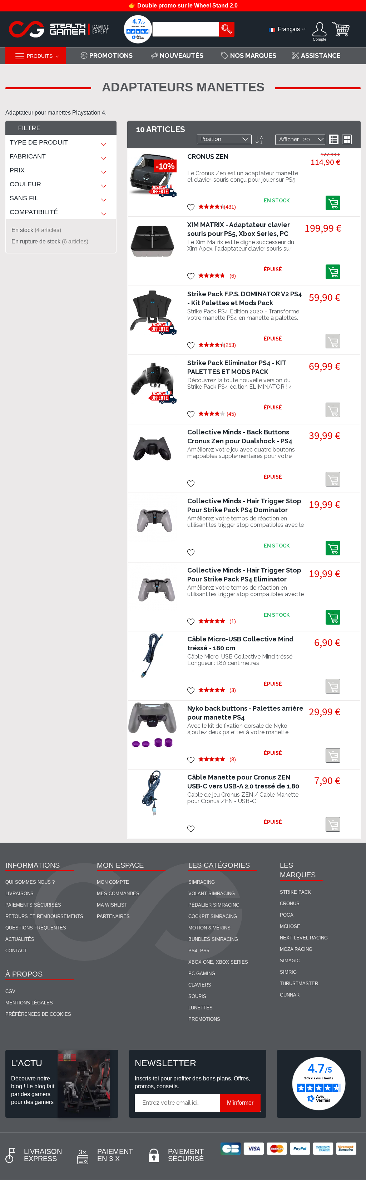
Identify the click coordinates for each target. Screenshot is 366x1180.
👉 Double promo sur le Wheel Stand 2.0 (183, 5)
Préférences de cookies (38, 1014)
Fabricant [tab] (28, 156)
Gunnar (290, 995)
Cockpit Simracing (212, 916)
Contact (16, 950)
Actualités (19, 939)
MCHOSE (290, 926)
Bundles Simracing (213, 939)
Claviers (199, 985)
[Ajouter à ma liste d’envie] (191, 207)
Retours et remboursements (44, 916)
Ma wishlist (112, 905)
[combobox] (186, 29)
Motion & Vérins (209, 928)
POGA (286, 915)
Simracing (201, 882)
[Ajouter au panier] (333, 203)
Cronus (290, 903)
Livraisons (19, 893)
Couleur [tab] (25, 184)
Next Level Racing (304, 938)
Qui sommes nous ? (30, 882)
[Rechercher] (226, 29)
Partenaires (113, 916)
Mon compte (113, 882)
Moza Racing (296, 949)
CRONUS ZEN (207, 156)
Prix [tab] (17, 170)
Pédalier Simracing (213, 905)
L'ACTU (26, 1063)
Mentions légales (29, 1002)
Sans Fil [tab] (24, 198)
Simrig (288, 972)
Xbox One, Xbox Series (218, 962)
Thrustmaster (299, 983)
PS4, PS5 (198, 950)
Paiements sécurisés (33, 905)
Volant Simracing (211, 893)
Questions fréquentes (35, 928)
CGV (10, 991)
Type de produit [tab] (39, 142)
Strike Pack (295, 892)
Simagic (290, 960)
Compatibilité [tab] (34, 212)
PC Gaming (201, 973)
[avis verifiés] (138, 29)
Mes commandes (118, 893)
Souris (197, 996)
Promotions (204, 1019)
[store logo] (59, 29)
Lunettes (200, 1007)
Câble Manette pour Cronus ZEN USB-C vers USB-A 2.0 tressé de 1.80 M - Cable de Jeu (243, 786)
